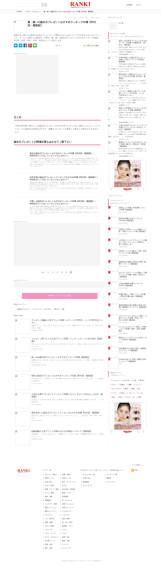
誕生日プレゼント (24, 309)
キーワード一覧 (112, 474)
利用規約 (86, 482)
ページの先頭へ (136, 465)
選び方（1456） (95, 17)
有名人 (122, 393)
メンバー (138, 384)
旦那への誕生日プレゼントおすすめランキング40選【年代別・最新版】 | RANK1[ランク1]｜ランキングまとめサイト (62, 202)
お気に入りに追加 (92, 45)
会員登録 (129, 5)
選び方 (56, 309)
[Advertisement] (37, 74)
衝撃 (130, 384)
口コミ (114, 384)
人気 (134, 380)
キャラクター (116, 389)
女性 (120, 397)
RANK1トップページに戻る (59, 295)
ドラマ (114, 393)
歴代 (126, 389)
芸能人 (122, 384)
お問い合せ (87, 478)
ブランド (132, 393)
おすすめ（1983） (84, 17)
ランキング (37, 309)
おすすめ (48, 309)
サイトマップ (87, 485)
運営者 (109, 478)
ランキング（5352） (71, 17)
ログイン (139, 5)
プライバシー (111, 482)
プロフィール (130, 397)
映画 (133, 389)
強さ (113, 397)
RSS (136, 470)
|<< (43, 272)
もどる (33, 383)
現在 (139, 397)
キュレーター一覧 (89, 474)
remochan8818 (36, 365)
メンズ (140, 393)
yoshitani (34, 330)
